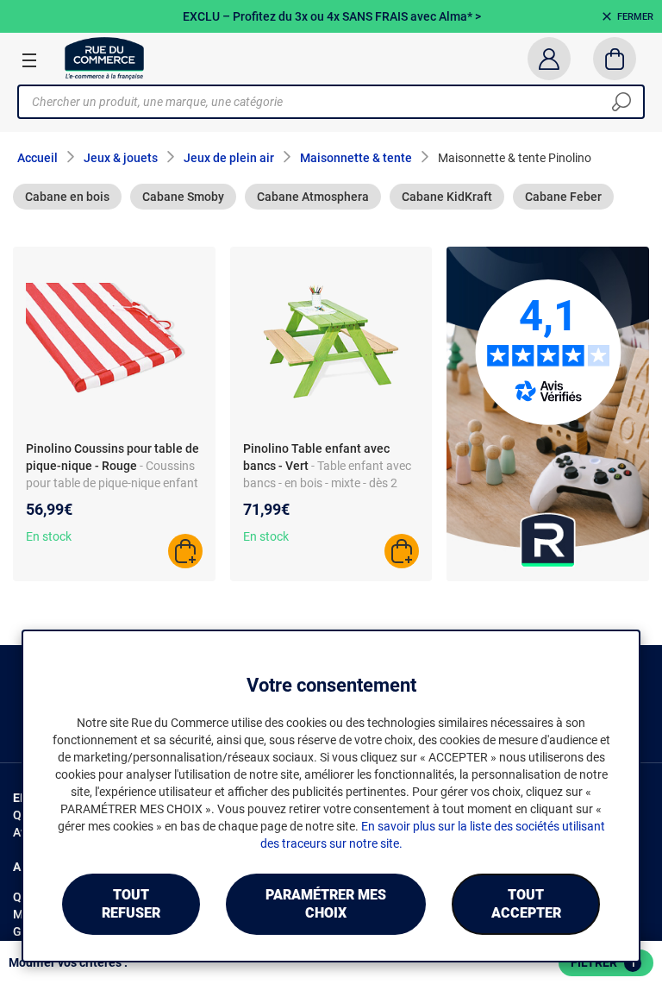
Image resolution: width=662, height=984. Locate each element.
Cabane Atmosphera (313, 197)
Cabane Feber (563, 197)
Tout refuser (131, 904)
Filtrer (603, 962)
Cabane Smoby (183, 197)
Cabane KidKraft (447, 197)
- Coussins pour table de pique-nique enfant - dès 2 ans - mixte (112, 483)
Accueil (37, 158)
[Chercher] (621, 101)
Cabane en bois (67, 197)
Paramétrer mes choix (325, 904)
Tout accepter (526, 904)
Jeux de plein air (229, 158)
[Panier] (615, 59)
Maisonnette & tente (356, 158)
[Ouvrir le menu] (29, 59)
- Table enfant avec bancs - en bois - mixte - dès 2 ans (327, 483)
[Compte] (548, 59)
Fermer (635, 16)
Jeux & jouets (121, 158)
